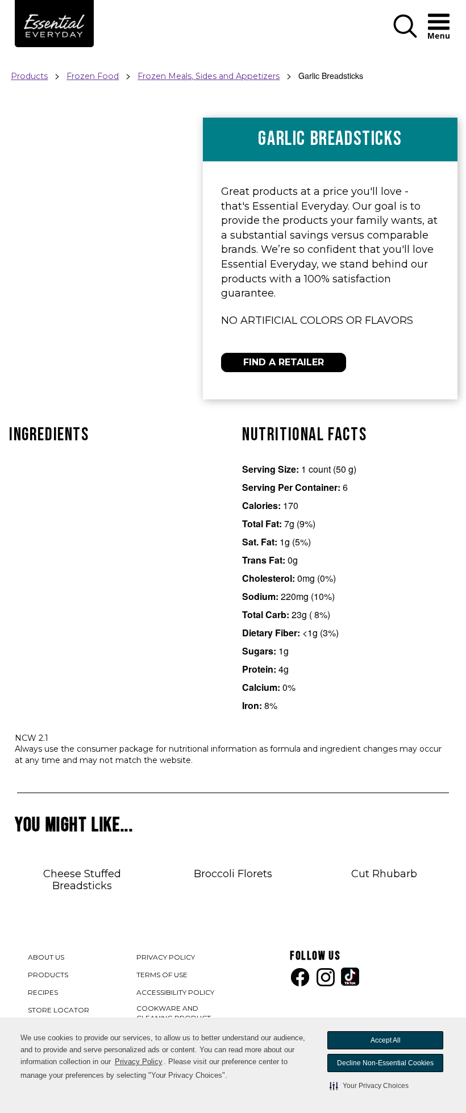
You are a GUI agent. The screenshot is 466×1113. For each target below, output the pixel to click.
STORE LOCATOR (58, 1010)
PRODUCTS (48, 974)
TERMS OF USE (162, 975)
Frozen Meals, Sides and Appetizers (209, 76)
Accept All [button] (386, 1040)
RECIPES (43, 992)
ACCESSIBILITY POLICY (175, 993)
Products (29, 76)
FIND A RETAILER (283, 362)
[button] (369, 1086)
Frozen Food (92, 76)
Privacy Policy (139, 1061)
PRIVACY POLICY (166, 958)
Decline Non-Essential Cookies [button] (385, 1063)
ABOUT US (46, 957)
